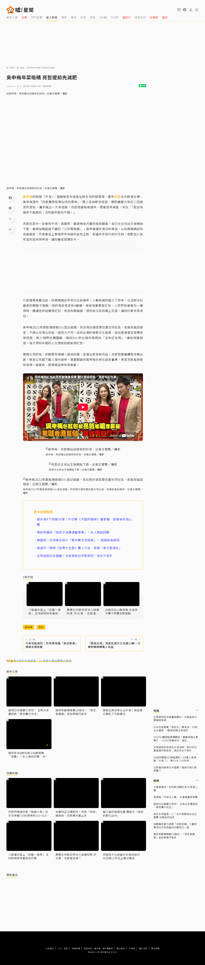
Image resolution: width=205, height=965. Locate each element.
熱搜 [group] (92, 17)
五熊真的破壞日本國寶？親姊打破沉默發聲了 (175, 769)
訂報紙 (132, 948)
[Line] (10, 208)
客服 (66, 948)
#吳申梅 (28, 577)
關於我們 (143, 948)
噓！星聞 (10, 67)
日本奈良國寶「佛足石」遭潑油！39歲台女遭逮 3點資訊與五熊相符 (175, 728)
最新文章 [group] (12, 17)
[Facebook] (10, 197)
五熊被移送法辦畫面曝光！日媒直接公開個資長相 (175, 718)
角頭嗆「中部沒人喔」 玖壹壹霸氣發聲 (176, 797)
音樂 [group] (83, 17)
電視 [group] (74, 17)
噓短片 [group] (126, 17)
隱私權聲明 (107, 948)
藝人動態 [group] (52, 17)
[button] (185, 10)
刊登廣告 (50, 948)
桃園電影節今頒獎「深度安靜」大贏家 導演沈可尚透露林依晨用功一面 (175, 825)
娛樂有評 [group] (140, 17)
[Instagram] (179, 10)
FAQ (60, 948)
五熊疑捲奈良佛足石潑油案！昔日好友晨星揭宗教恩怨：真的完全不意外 (175, 749)
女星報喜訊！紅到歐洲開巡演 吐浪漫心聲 (176, 788)
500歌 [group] (115, 17)
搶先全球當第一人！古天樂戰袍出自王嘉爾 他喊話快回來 (175, 815)
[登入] (191, 10)
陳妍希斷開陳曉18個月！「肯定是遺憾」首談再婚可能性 (174, 836)
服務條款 (88, 948)
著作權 (97, 948)
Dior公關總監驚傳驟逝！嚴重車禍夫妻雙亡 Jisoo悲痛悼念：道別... (176, 739)
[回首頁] (24, 9)
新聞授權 (76, 948)
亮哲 (117, 196)
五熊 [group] (24, 17)
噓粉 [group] (165, 17)
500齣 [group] (103, 17)
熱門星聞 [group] (36, 17)
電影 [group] (64, 17)
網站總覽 (155, 948)
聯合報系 (121, 948)
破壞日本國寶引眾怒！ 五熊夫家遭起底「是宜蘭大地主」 (176, 805)
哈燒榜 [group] (154, 17)
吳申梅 (28, 196)
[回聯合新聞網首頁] (10, 10)
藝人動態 (20, 67)
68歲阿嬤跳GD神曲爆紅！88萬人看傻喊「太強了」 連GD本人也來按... (175, 759)
